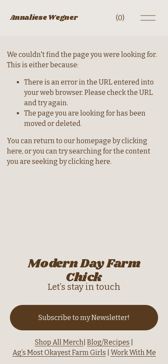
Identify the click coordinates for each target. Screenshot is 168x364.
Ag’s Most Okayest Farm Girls (59, 352)
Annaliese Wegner (43, 18)
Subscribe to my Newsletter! (84, 318)
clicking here (89, 161)
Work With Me (133, 352)
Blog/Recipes (108, 342)
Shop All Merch (59, 342)
